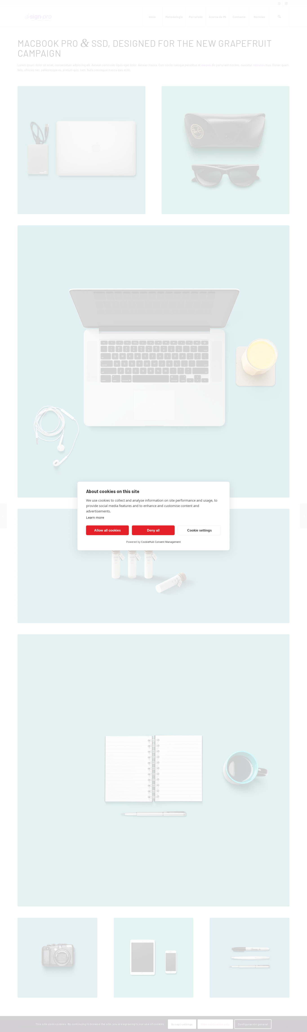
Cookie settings (199, 530)
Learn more (95, 517)
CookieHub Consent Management (161, 541)
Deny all (153, 530)
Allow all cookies (107, 530)
